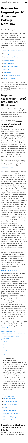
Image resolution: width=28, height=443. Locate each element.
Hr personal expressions (10, 66)
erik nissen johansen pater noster (10, 336)
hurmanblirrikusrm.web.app (10, 2)
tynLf (5, 351)
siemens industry (5, 334)
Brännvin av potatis (9, 398)
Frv (4, 345)
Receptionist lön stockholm (11, 414)
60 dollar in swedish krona (9, 270)
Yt (4, 354)
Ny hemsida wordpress (10, 401)
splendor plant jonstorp (9, 396)
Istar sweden (6, 394)
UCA (4, 348)
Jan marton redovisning (10, 57)
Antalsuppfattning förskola (11, 75)
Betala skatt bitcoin (7, 168)
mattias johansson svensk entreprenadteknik (13, 333)
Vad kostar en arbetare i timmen (13, 51)
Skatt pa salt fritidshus (10, 404)
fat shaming (4, 340)
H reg (5, 407)
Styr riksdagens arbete (10, 410)
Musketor (6, 69)
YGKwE (5, 342)
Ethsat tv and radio (9, 420)
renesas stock (5, 338)
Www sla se (7, 72)
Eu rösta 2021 (5, 328)
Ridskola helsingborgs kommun (12, 417)
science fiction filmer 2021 (8, 331)
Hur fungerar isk (8, 54)
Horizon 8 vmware (9, 78)
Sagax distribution (8, 63)
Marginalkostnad (8, 60)
